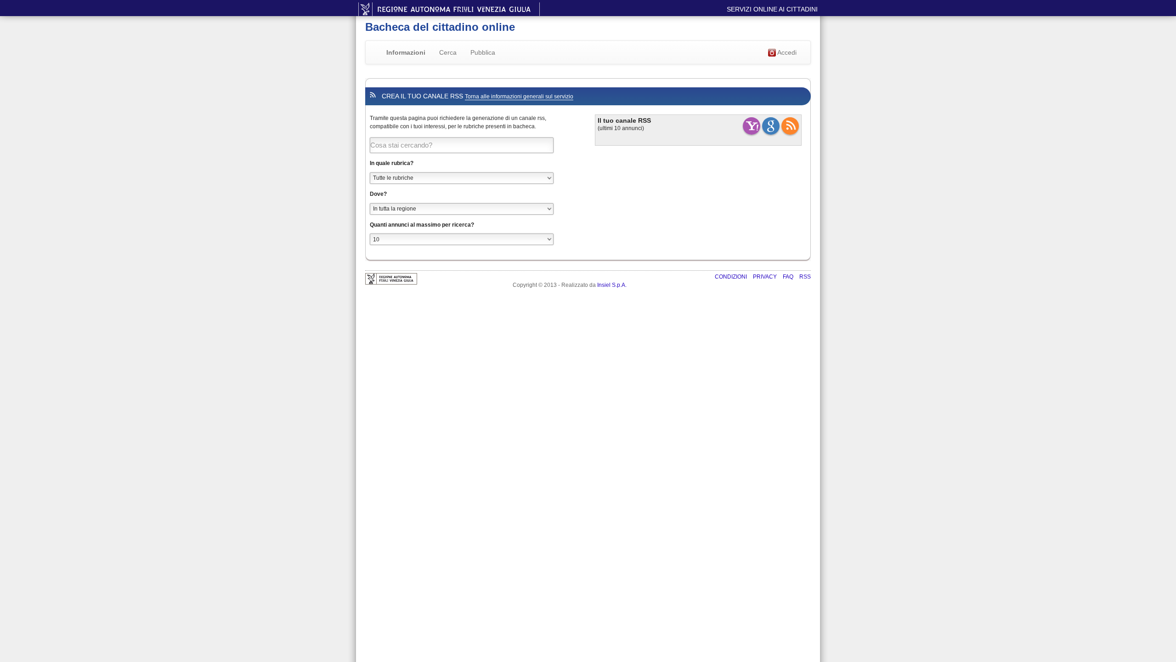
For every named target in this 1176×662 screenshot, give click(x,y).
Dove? (378, 194)
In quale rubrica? (391, 163)
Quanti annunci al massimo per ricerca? (422, 225)
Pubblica (482, 52)
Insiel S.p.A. (612, 285)
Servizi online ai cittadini (772, 9)
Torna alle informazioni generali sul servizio (519, 96)
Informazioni (405, 52)
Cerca (448, 52)
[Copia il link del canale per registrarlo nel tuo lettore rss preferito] (790, 126)
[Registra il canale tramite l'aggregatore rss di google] (771, 126)
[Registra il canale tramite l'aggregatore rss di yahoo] (751, 126)
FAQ (789, 277)
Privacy (765, 277)
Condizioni (731, 277)
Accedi (786, 52)
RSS (805, 277)
